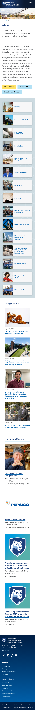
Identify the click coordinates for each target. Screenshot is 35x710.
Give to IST (5, 674)
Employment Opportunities (9, 671)
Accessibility (29, 705)
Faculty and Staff (6, 696)
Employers (5, 688)
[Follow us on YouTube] (16, 656)
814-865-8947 (6, 650)
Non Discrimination (18, 705)
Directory (4, 669)
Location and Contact (11, 92)
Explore (5, 662)
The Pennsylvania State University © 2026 (23, 707)
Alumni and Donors (7, 685)
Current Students (6, 683)
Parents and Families (7, 691)
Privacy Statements (7, 705)
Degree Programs (6, 666)
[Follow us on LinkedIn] (8, 656)
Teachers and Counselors (8, 693)
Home (4, 21)
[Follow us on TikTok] (12, 656)
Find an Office (24, 86)
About (9, 21)
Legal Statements (7, 707)
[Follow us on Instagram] (4, 656)
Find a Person (9, 86)
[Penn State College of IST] (12, 4)
